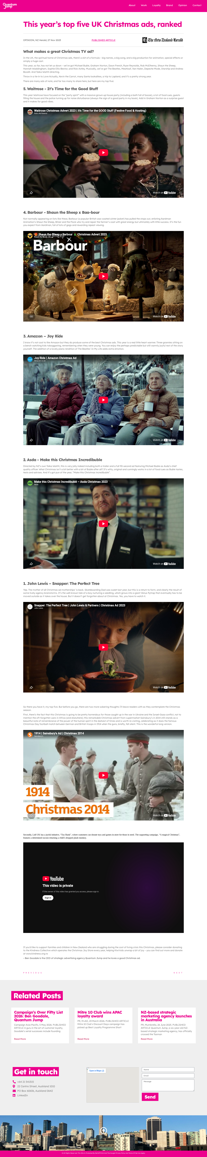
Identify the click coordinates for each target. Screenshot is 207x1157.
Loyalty (156, 5)
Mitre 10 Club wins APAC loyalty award (99, 1014)
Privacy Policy (120, 1153)
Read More (20, 1038)
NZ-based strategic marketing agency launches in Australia (166, 1016)
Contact (197, 5)
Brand (169, 5)
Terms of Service (135, 1153)
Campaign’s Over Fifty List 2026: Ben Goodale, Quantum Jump (38, 1016)
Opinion (182, 5)
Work (144, 5)
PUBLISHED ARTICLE (103, 40)
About (132, 5)
